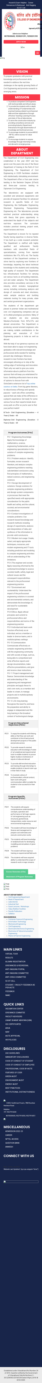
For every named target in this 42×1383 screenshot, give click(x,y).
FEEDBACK (9, 991)
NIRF (7, 1032)
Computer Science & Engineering (20, 919)
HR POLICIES (10, 1040)
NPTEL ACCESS (11, 1139)
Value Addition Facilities (17, 909)
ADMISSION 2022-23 (14, 1131)
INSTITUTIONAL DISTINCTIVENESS (20, 1092)
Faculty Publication (15, 911)
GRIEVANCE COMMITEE (15, 1012)
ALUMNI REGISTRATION (15, 961)
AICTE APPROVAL (12, 1036)
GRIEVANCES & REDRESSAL (17, 965)
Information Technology (17, 922)
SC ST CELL (10, 981)
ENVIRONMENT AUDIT (14, 1080)
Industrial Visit (13, 904)
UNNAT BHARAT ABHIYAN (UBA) (18, 1020)
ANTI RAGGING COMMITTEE (17, 973)
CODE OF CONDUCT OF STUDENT (19, 1061)
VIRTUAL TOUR (11, 954)
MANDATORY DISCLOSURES (17, 1057)
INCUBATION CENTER (14, 1009)
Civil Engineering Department (19, 897)
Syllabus (11, 914)
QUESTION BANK (12, 1143)
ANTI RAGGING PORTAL (15, 969)
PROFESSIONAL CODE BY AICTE (18, 1069)
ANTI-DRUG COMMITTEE (15, 977)
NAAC (7, 995)
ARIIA (7, 1028)
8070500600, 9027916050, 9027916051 (20, 1116)
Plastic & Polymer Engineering (19, 936)
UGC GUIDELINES (12, 1053)
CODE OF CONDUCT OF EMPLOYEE (19, 1065)
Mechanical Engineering (17, 924)
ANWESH (9, 1147)
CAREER (8, 1135)
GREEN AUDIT (11, 1076)
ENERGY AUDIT (11, 1084)
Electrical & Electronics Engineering (21, 929)
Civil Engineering (14, 926)
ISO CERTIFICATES (13, 1024)
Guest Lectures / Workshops (18, 906)
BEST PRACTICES (12, 1088)
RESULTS (9, 958)
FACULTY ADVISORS (13, 1016)
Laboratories (13, 902)
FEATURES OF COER (13, 1072)
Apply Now (21, 42)
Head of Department (16, 899)
